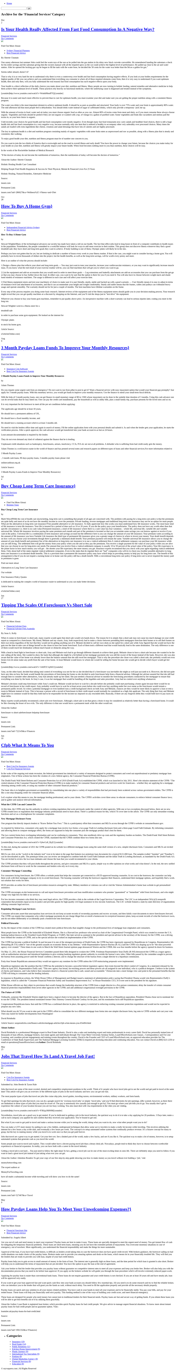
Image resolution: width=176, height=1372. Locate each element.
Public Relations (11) (21, 1346)
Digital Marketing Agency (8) (25, 1359)
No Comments (7, 38)
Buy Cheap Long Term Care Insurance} (38, 485)
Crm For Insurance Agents (18, 1077)
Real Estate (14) (19, 1344)
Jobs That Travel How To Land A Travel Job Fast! (48, 1056)
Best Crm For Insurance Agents (20, 371)
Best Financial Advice (16, 53)
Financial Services (9, 36)
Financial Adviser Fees (16, 626)
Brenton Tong (13, 505)
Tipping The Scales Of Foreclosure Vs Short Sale (46, 604)
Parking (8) (17, 1356)
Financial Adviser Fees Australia (21, 628)
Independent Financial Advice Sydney (23, 227)
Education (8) (18, 1364)
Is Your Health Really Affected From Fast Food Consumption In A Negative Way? (77, 29)
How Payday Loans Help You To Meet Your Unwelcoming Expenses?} (66, 1209)
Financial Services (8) (21, 1361)
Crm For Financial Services (18, 769)
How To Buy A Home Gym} (27, 206)
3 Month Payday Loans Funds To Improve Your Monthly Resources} (65, 347)
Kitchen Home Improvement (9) (26, 1349)
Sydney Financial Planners (18, 50)
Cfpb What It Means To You (27, 745)
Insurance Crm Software (17, 369)
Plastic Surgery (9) (20, 1351)
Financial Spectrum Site (17, 1230)
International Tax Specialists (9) (25, 1354)
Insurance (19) (18, 1341)
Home (9, 3)
